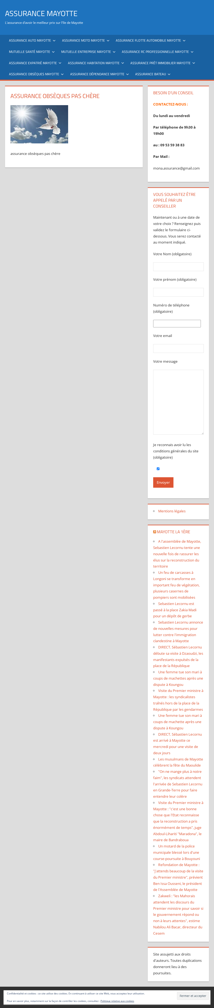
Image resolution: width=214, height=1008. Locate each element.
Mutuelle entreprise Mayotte (86, 51)
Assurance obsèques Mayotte (34, 74)
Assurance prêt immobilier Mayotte (160, 62)
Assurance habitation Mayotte (94, 62)
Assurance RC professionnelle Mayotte (155, 51)
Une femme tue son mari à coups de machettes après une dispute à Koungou (178, 678)
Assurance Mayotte (41, 13)
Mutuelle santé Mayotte (29, 51)
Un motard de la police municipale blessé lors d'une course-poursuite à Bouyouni (176, 852)
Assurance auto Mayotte (30, 40)
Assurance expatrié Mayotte (33, 62)
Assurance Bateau (150, 74)
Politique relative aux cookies (117, 1001)
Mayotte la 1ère (173, 531)
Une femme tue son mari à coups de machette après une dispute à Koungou (177, 721)
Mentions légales (172, 511)
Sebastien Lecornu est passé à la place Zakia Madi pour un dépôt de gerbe (174, 610)
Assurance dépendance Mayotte (97, 74)
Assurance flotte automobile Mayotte (148, 40)
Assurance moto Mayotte (83, 40)
